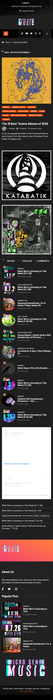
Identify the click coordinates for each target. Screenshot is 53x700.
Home (7, 42)
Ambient (6, 107)
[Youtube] (27, 33)
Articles (31, 107)
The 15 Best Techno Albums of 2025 (25, 123)
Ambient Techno (18, 107)
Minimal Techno (35, 115)
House (5, 115)
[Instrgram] (36, 33)
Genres (34, 111)
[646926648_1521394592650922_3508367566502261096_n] (26, 175)
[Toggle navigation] (6, 33)
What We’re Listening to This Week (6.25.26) (32, 415)
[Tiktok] (22, 33)
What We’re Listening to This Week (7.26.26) (32, 320)
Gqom (42, 111)
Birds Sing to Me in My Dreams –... (34, 368)
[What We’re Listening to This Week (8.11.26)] (11, 610)
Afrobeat (21, 412)
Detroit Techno (9, 111)
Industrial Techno (18, 115)
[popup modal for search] (47, 33)
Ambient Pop (22, 300)
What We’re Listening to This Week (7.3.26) (32, 384)
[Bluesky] (31, 33)
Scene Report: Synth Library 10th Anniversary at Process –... (34, 336)
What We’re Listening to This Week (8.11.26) (32, 272)
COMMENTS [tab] (43, 261)
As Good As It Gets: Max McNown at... (34, 352)
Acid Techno (22, 316)
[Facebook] (40, 33)
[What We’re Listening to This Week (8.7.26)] (11, 627)
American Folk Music (26, 348)
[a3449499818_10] (26, 229)
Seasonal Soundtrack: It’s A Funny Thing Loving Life (32, 304)
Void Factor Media (27, 691)
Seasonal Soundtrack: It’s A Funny (37, 645)
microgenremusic (28, 495)
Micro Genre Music (11, 495)
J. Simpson (11, 128)
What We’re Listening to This (35, 610)
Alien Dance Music (25, 285)
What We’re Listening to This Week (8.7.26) (26, 6)
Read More (6, 143)
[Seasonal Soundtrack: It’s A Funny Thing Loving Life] (11, 645)
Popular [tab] (27, 261)
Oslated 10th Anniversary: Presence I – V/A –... (31, 399)
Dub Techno (23, 111)
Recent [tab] (11, 261)
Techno (6, 119)
